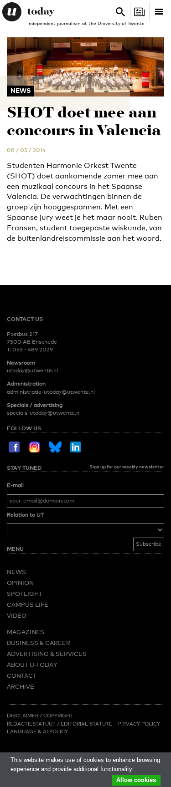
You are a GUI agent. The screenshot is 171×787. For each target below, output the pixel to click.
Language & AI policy (37, 731)
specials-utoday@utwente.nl (44, 413)
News (16, 571)
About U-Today (32, 664)
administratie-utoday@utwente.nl (51, 392)
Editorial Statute (86, 724)
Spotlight (24, 593)
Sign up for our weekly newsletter (126, 466)
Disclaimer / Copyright (40, 715)
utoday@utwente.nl (32, 370)
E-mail (15, 485)
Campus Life (27, 604)
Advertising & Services (47, 653)
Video (16, 615)
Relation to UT (25, 515)
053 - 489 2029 (32, 349)
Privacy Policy (139, 724)
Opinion (20, 582)
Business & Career (38, 642)
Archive (20, 686)
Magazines (25, 631)
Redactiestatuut (32, 724)
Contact (21, 675)
